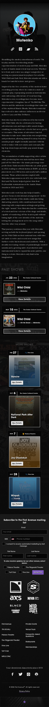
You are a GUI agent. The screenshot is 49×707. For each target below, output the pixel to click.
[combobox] (13, 539)
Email (23, 527)
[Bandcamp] (28, 49)
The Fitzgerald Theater (34, 567)
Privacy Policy (24, 691)
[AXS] (15, 598)
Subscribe (38, 572)
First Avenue (6, 624)
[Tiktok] (36, 49)
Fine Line (25, 572)
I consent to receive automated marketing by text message (25, 545)
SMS (6, 539)
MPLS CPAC (6, 656)
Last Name (35, 551)
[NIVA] (33, 598)
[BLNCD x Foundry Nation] (15, 609)
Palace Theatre (13, 567)
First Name (11, 551)
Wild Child (23, 287)
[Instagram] (20, 49)
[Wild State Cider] (33, 609)
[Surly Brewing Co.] (33, 587)
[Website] (12, 49)
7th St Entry (6, 629)
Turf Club (12, 572)
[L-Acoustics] (15, 587)
